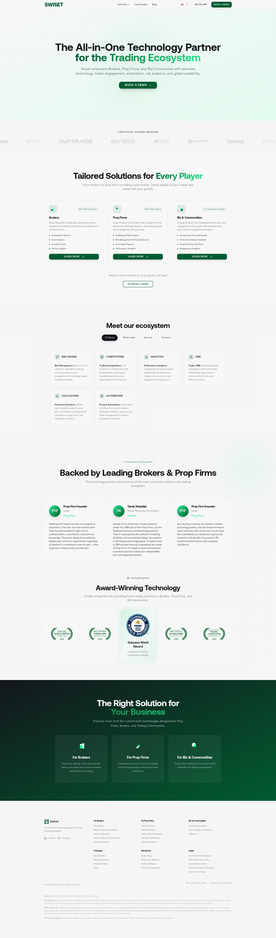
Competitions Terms (198, 864)
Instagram (65, 838)
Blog (154, 4)
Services (148, 338)
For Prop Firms (148, 826)
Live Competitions (102, 834)
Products (109, 338)
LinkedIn (51, 838)
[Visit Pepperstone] (159, 141)
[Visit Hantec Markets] (122, 141)
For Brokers (99, 826)
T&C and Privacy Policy (199, 860)
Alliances (193, 834)
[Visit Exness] (84, 141)
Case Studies (141, 4)
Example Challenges (150, 838)
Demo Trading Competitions (106, 838)
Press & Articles (101, 864)
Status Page (146, 856)
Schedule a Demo (138, 284)
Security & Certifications (200, 856)
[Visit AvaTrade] (36, 141)
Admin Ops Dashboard (151, 834)
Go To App (201, 5)
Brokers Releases (149, 864)
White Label (129, 338)
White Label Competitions (105, 830)
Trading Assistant (149, 842)
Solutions (166, 338)
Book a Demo (221, 5)
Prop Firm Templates (150, 868)
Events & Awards (101, 860)
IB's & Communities (198, 826)
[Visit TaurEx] (196, 141)
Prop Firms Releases (150, 860)
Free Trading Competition (200, 830)
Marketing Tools (148, 830)
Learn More (72, 257)
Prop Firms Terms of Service (201, 868)
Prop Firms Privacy (197, 872)
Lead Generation (101, 842)
